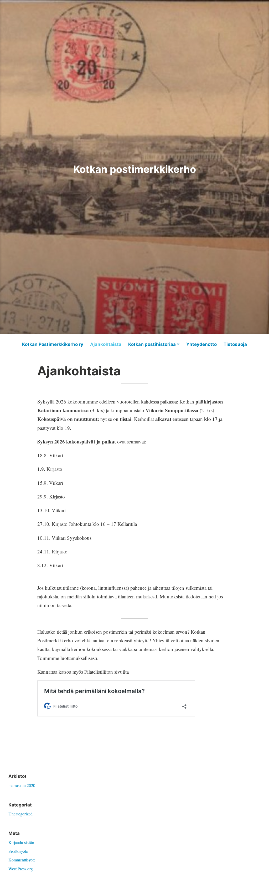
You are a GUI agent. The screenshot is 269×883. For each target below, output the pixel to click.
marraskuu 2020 (21, 785)
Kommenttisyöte (21, 859)
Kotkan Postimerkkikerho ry (52, 344)
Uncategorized (20, 813)
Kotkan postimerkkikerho (134, 169)
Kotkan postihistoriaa (152, 344)
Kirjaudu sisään (21, 842)
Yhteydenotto (201, 344)
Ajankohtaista (105, 344)
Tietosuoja (235, 344)
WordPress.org (20, 868)
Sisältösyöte (18, 851)
